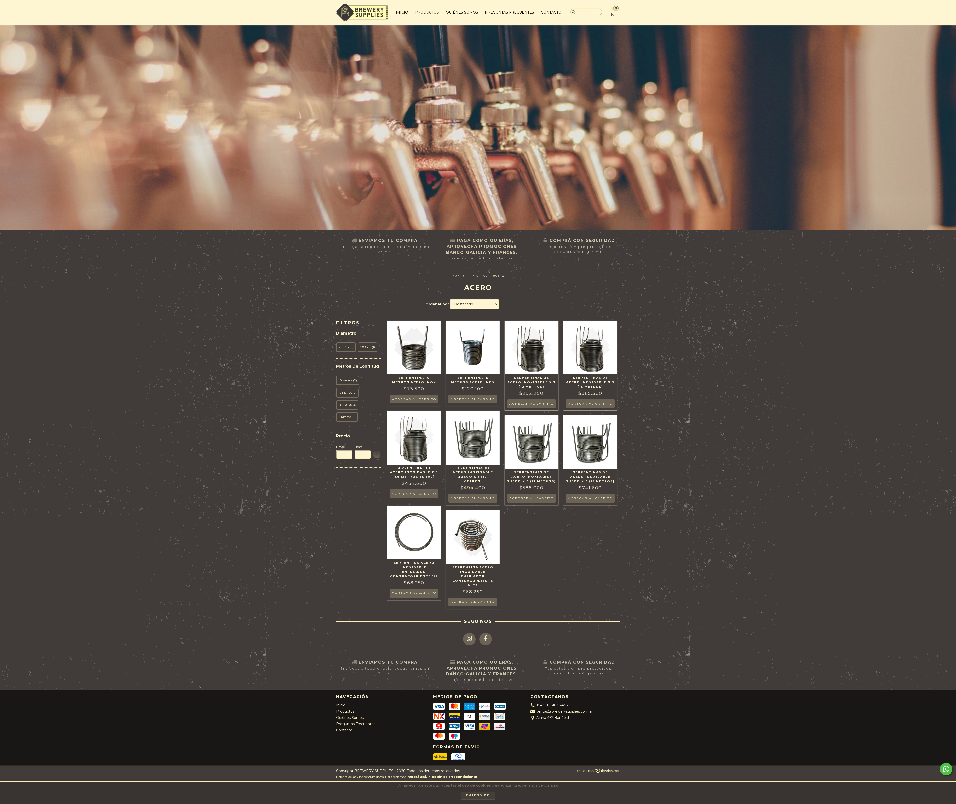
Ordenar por (437, 304)
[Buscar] (572, 12)
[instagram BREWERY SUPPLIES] (469, 639)
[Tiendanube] (598, 772)
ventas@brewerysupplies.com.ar (564, 711)
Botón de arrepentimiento (454, 777)
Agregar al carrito (414, 592)
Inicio (402, 12)
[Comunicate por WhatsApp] (946, 769)
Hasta (359, 447)
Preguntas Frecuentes (509, 12)
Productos (427, 12)
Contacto (551, 12)
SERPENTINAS (476, 276)
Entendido (478, 795)
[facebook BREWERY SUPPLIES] (485, 639)
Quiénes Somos (462, 12)
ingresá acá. (417, 777)
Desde (340, 447)
